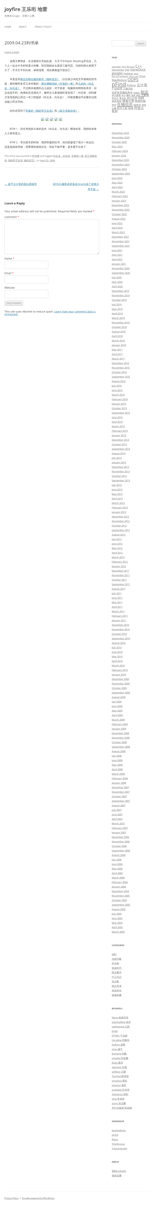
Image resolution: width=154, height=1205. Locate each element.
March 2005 (118, 931)
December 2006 (120, 837)
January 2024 (119, 155)
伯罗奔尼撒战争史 (122, 92)
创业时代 (117, 968)
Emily (115, 1031)
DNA (127, 69)
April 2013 (117, 498)
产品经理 (117, 88)
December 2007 (120, 787)
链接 (131, 108)
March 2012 (118, 557)
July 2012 (117, 539)
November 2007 (121, 792)
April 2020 (117, 286)
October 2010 (119, 634)
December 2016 (120, 363)
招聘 (141, 98)
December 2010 (120, 625)
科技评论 (117, 990)
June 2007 (117, 814)
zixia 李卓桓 (118, 1098)
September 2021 (121, 245)
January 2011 (119, 620)
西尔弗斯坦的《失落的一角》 (58, 83)
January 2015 (119, 435)
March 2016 (118, 394)
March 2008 (118, 774)
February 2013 (120, 507)
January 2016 (119, 403)
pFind (119, 84)
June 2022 (117, 223)
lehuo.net (133, 76)
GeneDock (138, 69)
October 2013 (119, 476)
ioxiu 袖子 (117, 1049)
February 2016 (120, 399)
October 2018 (119, 327)
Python (131, 85)
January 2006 (119, 886)
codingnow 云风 (121, 1026)
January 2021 (119, 264)
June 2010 (117, 652)
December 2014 (120, 440)
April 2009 (117, 715)
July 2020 (117, 277)
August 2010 (118, 643)
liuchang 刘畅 (119, 1053)
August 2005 (118, 909)
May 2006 (117, 868)
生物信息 (125, 104)
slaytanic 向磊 (119, 1067)
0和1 (114, 954)
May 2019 (117, 309)
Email (9, 273)
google (117, 73)
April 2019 (117, 313)
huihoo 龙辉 (118, 1044)
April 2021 (117, 259)
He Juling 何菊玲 (120, 1040)
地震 (133, 95)
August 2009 (118, 697)
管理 (144, 104)
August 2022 (118, 218)
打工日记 (117, 977)
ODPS (133, 79)
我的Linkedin (119, 1171)
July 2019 (117, 304)
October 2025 (119, 142)
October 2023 (119, 169)
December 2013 (120, 467)
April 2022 (117, 227)
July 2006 (117, 859)
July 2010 (117, 647)
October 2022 (119, 214)
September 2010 (121, 638)
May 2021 (117, 254)
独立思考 (117, 986)
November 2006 (121, 841)
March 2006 (118, 877)
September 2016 (121, 376)
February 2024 (120, 151)
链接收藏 (117, 995)
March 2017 (118, 358)
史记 (124, 95)
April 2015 (117, 421)
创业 (144, 92)
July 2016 (117, 385)
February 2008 (120, 778)
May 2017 (117, 349)
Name (9, 258)
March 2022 (118, 232)
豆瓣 (114, 108)
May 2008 (117, 764)
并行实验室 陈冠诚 (122, 1107)
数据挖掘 (140, 101)
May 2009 (117, 710)
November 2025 (121, 137)
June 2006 (117, 864)
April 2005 (117, 927)
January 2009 (119, 728)
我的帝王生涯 (15, 160)
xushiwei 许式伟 (120, 1089)
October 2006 (119, 846)
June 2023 (117, 178)
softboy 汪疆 (119, 1071)
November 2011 (121, 575)
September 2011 (121, 584)
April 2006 (117, 873)
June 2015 (117, 417)
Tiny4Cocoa (118, 1144)
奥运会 (122, 97)
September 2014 (121, 449)
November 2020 (121, 268)
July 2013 (117, 485)
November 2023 (121, 164)
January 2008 (119, 783)
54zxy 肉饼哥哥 (120, 1017)
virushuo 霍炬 (119, 1080)
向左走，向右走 (61, 156)
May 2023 (117, 182)
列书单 (35, 156)
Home (8, 26)
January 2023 (119, 200)
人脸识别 (128, 88)
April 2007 (117, 819)
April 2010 (117, 661)
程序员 (137, 105)
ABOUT (22, 26)
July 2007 (117, 810)
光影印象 (117, 959)
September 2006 (121, 850)
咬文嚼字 (117, 972)
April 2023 (117, 187)
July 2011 (117, 593)
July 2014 (117, 458)
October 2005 (119, 900)
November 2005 (121, 895)
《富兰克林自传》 (67, 110)
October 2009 (119, 688)
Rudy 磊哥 (117, 1062)
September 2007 (121, 801)
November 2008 (121, 737)
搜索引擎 (128, 101)
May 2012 (117, 548)
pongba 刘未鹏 (120, 1058)
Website (10, 287)
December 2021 (120, 236)
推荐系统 (117, 101)
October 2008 (119, 742)
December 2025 (120, 133)
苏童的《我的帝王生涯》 (40, 110)
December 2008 (120, 733)
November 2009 (121, 683)
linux (142, 76)
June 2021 (117, 250)
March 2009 (118, 719)
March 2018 (118, 340)
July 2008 (117, 755)
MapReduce (119, 80)
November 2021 (121, 241)
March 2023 (118, 191)
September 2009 (121, 692)
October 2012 (119, 525)
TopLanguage (119, 1148)
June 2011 (117, 597)
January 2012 (119, 566)
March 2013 (118, 503)
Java (136, 73)
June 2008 (117, 760)
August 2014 (118, 453)
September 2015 (121, 412)
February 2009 (120, 724)
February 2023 (120, 196)
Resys (115, 1139)
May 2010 (117, 656)
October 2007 (119, 796)
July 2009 (117, 701)
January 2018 (119, 345)
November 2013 (121, 471)
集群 (115, 111)
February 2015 (120, 431)
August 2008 (118, 751)
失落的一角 (77, 156)
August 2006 (118, 855)
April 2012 (117, 552)
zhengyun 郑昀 (120, 1094)
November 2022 (121, 209)
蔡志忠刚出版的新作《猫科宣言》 (40, 79)
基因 (138, 95)
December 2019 (120, 291)
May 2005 (117, 922)
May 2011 (117, 602)
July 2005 (117, 913)
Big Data (131, 66)
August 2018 (118, 331)
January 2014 (119, 462)
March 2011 (118, 611)
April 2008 (117, 769)
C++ (138, 66)
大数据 (145, 95)
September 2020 (121, 273)
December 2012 (120, 516)
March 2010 (118, 665)
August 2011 (118, 588)
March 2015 (118, 426)
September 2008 (121, 746)
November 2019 (121, 295)
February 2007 (120, 828)
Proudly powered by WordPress (38, 1198)
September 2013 (121, 480)
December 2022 (120, 205)
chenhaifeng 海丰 (121, 1022)
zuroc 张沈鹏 (119, 1103)
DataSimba (118, 69)
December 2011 (120, 570)
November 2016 (121, 367)
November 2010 (121, 629)
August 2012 (118, 534)
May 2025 (117, 146)
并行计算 (132, 98)
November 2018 (121, 322)
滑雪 (114, 104)
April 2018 (117, 336)
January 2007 (119, 832)
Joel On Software (120, 76)
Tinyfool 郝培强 (120, 1076)
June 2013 (117, 489)
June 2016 (117, 390)
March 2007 (118, 823)
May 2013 (117, 494)
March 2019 (118, 318)
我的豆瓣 (117, 1175)
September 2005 (121, 904)
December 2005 (120, 891)
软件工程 (122, 108)
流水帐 (115, 981)
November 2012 (121, 521)
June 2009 (117, 706)
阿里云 (139, 108)
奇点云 (115, 97)
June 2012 (117, 543)
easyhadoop (119, 1130)
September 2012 (121, 530)
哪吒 (128, 95)
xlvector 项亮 (119, 1085)
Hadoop (128, 73)
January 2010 (119, 674)
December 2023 (120, 160)
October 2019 (119, 300)
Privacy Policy (43, 26)
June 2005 (117, 918)
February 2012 (120, 561)
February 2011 (120, 616)
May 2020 (117, 282)
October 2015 (119, 408)
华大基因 (116, 95)
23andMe (116, 66)
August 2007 (118, 805)
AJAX (124, 66)
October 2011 (119, 579)
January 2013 (119, 512)
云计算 (142, 85)
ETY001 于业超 (120, 1035)
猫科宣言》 (30, 160)
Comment (12, 217)
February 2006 (120, 882)
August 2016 (118, 381)
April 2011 (117, 607)
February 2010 (120, 670)
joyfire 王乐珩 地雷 (26, 9)
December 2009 (120, 679)
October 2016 (119, 372)
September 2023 (121, 173)
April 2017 (117, 354)
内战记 (137, 92)
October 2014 (119, 444)
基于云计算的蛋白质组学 (21, 184)
